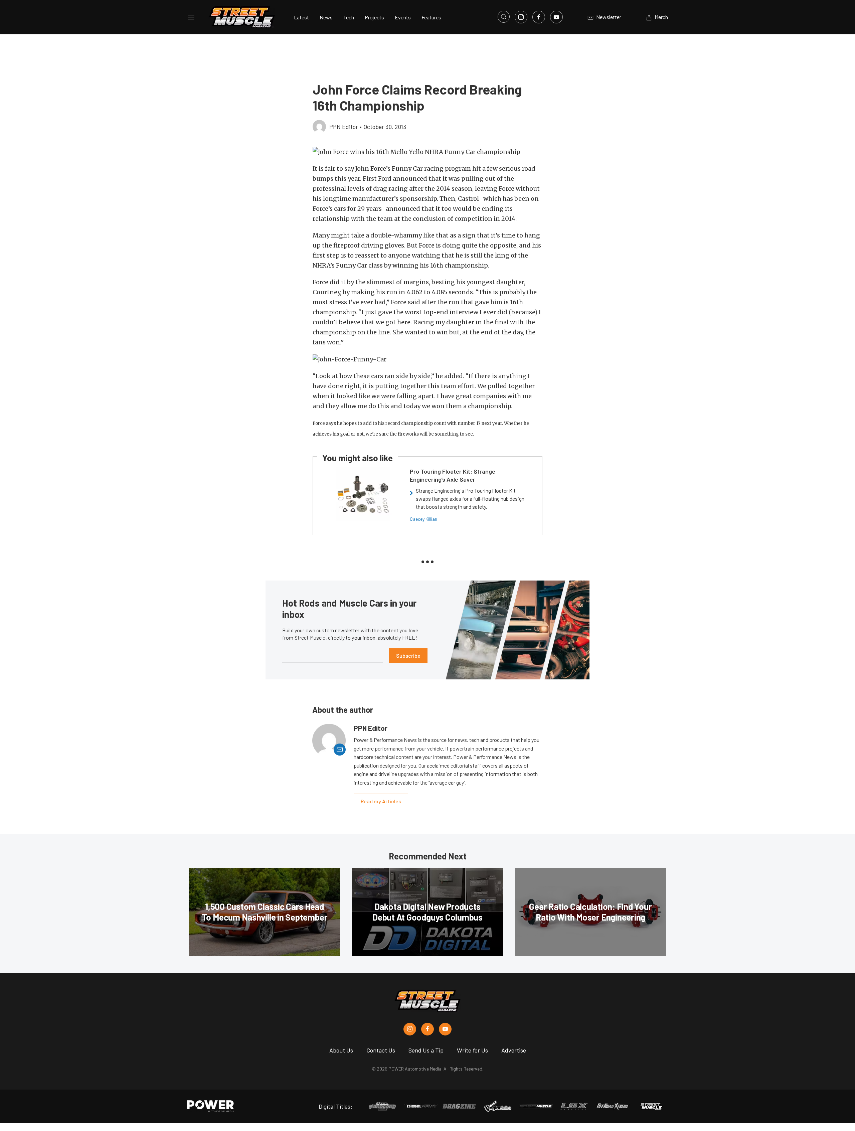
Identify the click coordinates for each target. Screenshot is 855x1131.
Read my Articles (381, 801)
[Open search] (504, 17)
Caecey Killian (423, 519)
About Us (341, 1050)
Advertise (513, 1050)
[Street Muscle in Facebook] (427, 1029)
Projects (374, 17)
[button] (427, 152)
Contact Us (380, 1050)
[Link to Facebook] (538, 17)
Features (431, 17)
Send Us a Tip (426, 1050)
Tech (348, 17)
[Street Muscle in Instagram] (409, 1029)
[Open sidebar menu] (191, 17)
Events (403, 17)
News (326, 17)
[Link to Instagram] (521, 17)
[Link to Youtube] (556, 17)
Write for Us (472, 1050)
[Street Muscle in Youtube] (445, 1029)
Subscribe (408, 655)
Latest (301, 17)
